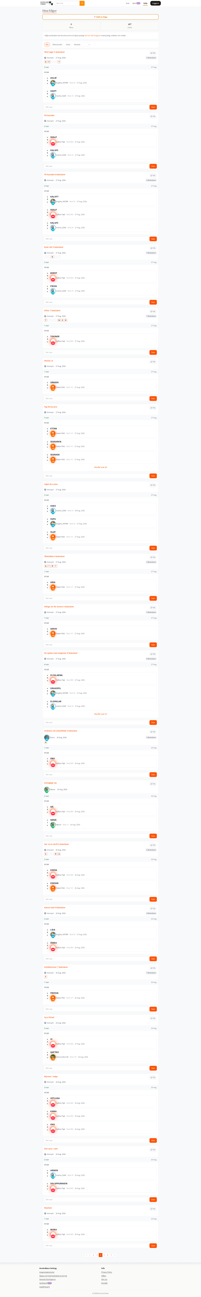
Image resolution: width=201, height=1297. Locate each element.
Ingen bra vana (51, 484)
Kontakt (104, 1283)
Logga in (155, 3)
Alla (47, 44)
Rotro (52, 737)
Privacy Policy (106, 1272)
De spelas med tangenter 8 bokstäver (61, 653)
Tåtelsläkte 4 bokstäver (54, 556)
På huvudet (49, 115)
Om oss (104, 1279)
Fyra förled (49, 1017)
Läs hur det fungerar (93, 35)
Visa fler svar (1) (100, 714)
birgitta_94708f (62, 83)
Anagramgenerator (47, 1272)
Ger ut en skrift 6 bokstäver (56, 844)
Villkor (103, 1276)
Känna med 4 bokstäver (54, 907)
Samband (45, 1283)
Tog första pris (50, 407)
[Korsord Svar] (46, 3)
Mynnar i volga (51, 1076)
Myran (52, 789)
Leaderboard (44, 1287)
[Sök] (82, 3)
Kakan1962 (60, 387)
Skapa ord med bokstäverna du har (53, 1276)
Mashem (48, 1208)
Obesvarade (57, 44)
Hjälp (145, 3)
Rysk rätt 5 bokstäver (53, 247)
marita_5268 (61, 96)
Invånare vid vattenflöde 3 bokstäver (60, 730)
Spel (136, 3)
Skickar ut (48, 360)
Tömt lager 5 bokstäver (54, 52)
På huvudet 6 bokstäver (54, 174)
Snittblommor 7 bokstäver (56, 967)
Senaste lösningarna (47, 1279)
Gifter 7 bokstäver (52, 310)
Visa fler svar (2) (100, 467)
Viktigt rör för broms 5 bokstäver (59, 606)
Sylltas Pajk (60, 142)
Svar (127, 3)
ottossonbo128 (62, 1057)
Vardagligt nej (50, 783)
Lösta (68, 44)
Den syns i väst (51, 1148)
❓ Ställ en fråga (100, 17)
